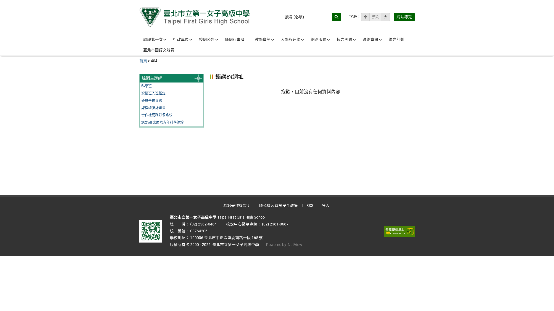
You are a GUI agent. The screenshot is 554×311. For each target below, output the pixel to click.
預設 (375, 17)
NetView (295, 245)
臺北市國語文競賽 (158, 50)
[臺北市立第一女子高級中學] (194, 17)
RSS (309, 205)
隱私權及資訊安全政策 (278, 205)
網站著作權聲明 (237, 205)
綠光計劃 (396, 39)
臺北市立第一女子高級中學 (235, 245)
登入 (326, 205)
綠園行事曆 (235, 39)
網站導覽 (404, 17)
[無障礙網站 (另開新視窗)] (399, 231)
